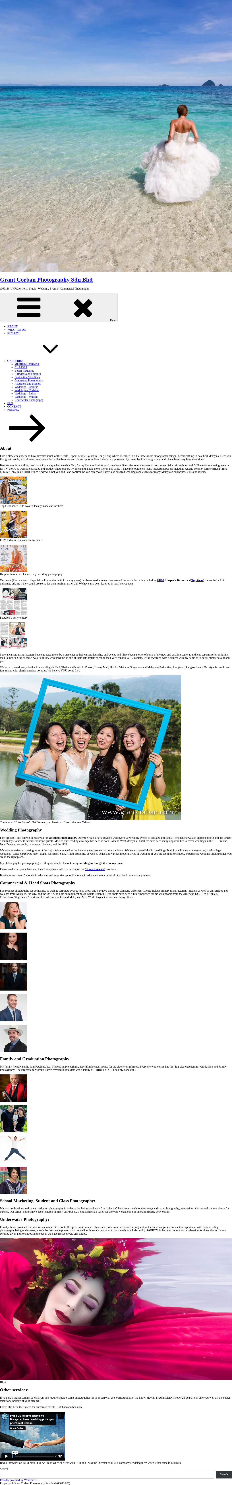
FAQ (10, 403)
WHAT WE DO (16, 329)
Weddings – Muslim (26, 396)
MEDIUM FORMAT (26, 364)
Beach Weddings (24, 370)
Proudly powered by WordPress (18, 1480)
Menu (113, 320)
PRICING (13, 409)
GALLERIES (15, 360)
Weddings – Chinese (26, 386)
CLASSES (20, 367)
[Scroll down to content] (27, 440)
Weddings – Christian (26, 390)
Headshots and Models (27, 383)
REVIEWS (13, 332)
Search (4, 1469)
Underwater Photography (29, 400)
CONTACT (14, 406)
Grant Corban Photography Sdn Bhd (46, 279)
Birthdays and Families (27, 373)
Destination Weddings (27, 377)
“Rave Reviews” (95, 869)
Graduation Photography (28, 380)
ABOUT (12, 326)
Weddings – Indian (25, 393)
